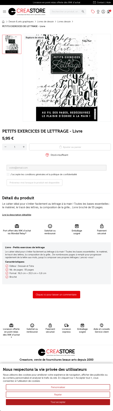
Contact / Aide (102, 2)
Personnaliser (58, 387)
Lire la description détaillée (16, 214)
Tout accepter (57, 402)
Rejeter (58, 394)
